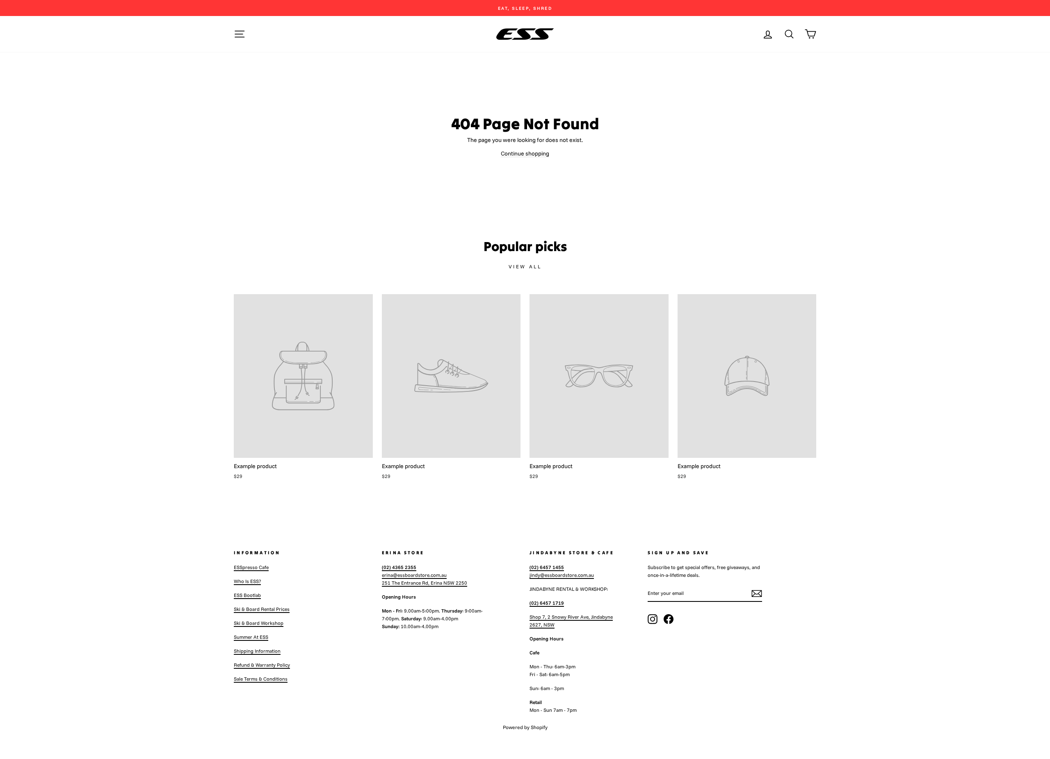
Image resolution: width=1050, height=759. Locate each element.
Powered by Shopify (525, 727)
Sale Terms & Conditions (261, 679)
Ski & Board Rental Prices (262, 609)
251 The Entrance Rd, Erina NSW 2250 (424, 583)
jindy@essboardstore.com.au (562, 575)
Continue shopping (525, 153)
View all (525, 266)
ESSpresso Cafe (251, 567)
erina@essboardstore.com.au (414, 575)
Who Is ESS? (247, 581)
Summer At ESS (251, 637)
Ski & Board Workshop (258, 623)
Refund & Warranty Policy (262, 665)
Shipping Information (257, 651)
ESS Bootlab (247, 595)
